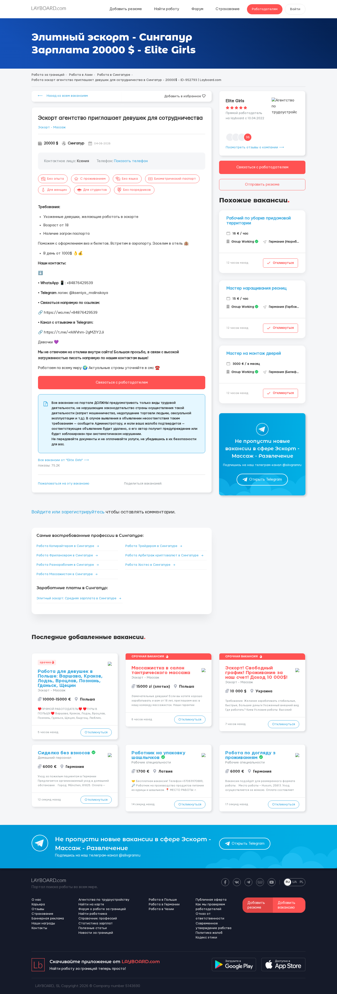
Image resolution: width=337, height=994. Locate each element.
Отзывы (38, 909)
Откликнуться (283, 262)
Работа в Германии (164, 904)
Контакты (39, 928)
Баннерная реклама (48, 918)
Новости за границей (95, 933)
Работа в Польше (163, 899)
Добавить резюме (126, 9)
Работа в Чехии (161, 909)
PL (301, 882)
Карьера (38, 904)
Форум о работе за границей (102, 909)
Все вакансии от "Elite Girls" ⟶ (63, 460)
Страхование (228, 9)
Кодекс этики (206, 937)
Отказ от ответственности (210, 916)
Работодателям (265, 9)
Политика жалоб (209, 933)
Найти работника (92, 914)
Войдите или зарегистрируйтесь (68, 512)
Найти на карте (91, 904)
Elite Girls (235, 101)
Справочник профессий (97, 918)
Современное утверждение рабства (213, 926)
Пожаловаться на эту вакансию (63, 483)
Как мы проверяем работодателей (210, 907)
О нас (36, 899)
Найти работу (166, 9)
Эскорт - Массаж (52, 127)
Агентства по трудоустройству (103, 899)
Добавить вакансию (286, 905)
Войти (295, 9)
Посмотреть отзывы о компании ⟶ (255, 147)
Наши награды (43, 923)
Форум (197, 9)
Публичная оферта (211, 899)
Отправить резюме (262, 184)
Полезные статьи (92, 928)
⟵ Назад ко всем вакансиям (63, 95)
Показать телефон (131, 161)
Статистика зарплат (95, 923)
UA (294, 882)
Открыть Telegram (265, 479)
